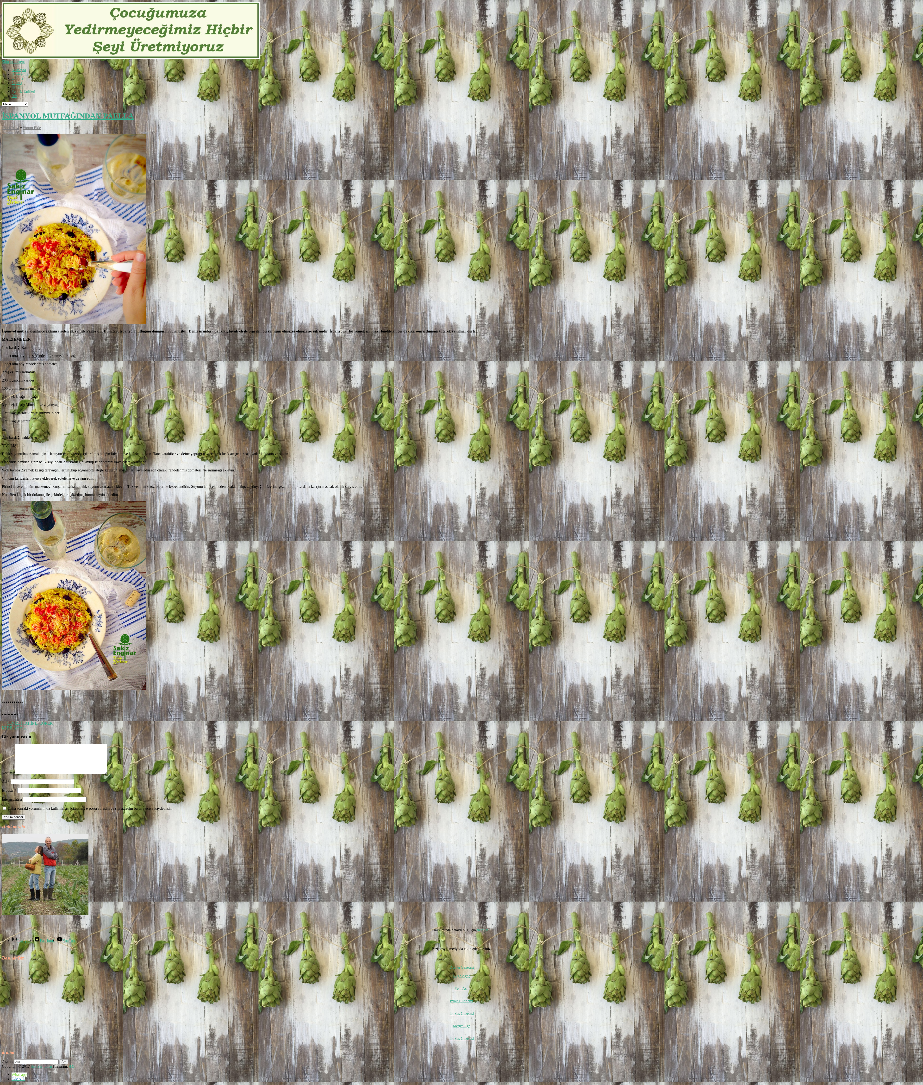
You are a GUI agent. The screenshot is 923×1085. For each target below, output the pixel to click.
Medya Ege (461, 1026)
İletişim (17, 87)
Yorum (8, 773)
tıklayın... (484, 930)
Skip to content (13, 62)
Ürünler (17, 78)
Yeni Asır (462, 988)
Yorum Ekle (32, 128)
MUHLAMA (14, 728)
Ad (6, 781)
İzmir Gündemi (461, 1001)
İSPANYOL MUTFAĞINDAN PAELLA (68, 116)
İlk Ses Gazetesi (461, 1013)
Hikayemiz (20, 74)
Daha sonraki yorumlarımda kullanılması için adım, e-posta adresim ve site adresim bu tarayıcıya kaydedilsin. (90, 808)
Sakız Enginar (42, 1066)
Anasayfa (19, 70)
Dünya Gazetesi (461, 967)
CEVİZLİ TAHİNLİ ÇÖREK (27, 723)
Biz (14, 96)
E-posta (9, 790)
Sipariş (17, 83)
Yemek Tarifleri (23, 91)
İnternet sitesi (12, 799)
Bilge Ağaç (461, 976)
